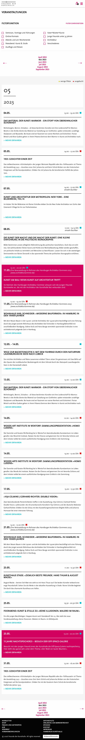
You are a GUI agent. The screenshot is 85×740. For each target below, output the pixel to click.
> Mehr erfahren (12, 140)
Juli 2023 (42, 64)
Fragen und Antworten (11, 725)
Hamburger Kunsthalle (52, 732)
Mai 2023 (42, 60)
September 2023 (42, 69)
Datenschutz (48, 721)
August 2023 (42, 67)
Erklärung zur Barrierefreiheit (56, 723)
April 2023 (42, 57)
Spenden (46, 725)
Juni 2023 (42, 62)
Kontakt (46, 727)
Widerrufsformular (51, 736)
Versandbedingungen (11, 732)
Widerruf (5, 729)
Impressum (47, 729)
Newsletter (6, 721)
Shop (4, 723)
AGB (3, 727)
